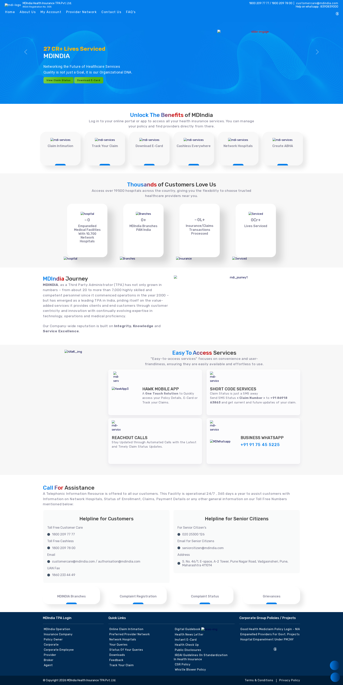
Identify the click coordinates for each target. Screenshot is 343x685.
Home (10, 12)
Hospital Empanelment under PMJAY (267, 639)
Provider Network (81, 12)
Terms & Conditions (259, 680)
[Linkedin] (324, 12)
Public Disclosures (188, 650)
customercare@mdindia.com (316, 3)
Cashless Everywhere (194, 146)
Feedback (116, 660)
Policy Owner (53, 639)
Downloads (117, 655)
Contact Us (111, 12)
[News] (334, 665)
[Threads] (337, 14)
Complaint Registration (138, 596)
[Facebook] (311, 12)
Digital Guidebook (188, 629)
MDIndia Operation (57, 629)
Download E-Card (88, 80)
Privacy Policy (289, 680)
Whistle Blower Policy (190, 669)
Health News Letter (189, 634)
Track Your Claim (105, 146)
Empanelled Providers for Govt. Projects (270, 634)
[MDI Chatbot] (335, 677)
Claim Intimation (60, 146)
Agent (48, 665)
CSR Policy (183, 664)
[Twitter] (318, 12)
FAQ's (131, 12)
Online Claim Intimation (126, 629)
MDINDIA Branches (71, 596)
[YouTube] (331, 12)
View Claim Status (58, 80)
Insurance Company (58, 634)
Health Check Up (187, 645)
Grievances (271, 596)
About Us (28, 12)
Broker (48, 660)
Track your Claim (121, 665)
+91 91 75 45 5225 (260, 444)
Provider (50, 655)
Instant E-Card (186, 639)
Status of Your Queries (126, 650)
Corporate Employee (59, 650)
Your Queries (118, 644)
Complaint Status (205, 596)
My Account (50, 12)
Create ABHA (282, 146)
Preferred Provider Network (129, 634)
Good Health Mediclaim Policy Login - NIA (270, 629)
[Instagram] (304, 12)
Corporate (51, 644)
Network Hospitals (238, 146)
